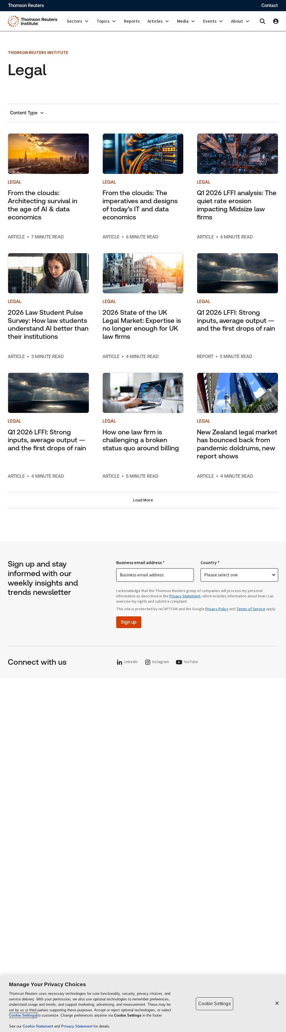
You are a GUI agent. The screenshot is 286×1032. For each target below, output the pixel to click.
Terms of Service (250, 609)
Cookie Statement (38, 1026)
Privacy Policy (216, 609)
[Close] (277, 1003)
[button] (78, 21)
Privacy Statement (184, 596)
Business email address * (140, 563)
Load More (143, 500)
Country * (210, 563)
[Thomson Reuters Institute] (32, 21)
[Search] (262, 21)
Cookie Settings (22, 1015)
